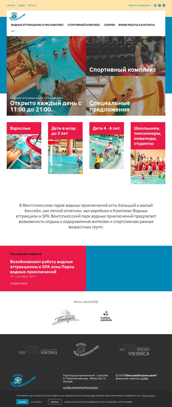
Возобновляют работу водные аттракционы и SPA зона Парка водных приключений (42, 266)
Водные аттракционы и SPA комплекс (37, 24)
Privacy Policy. (148, 395)
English (21, 5)
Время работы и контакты (137, 24)
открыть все (18, 283)
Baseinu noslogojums (139, 5)
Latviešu (11, 5)
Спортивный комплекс (84, 24)
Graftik (144, 378)
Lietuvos (32, 5)
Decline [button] (55, 401)
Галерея (109, 24)
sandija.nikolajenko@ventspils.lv (80, 387)
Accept (22, 401)
